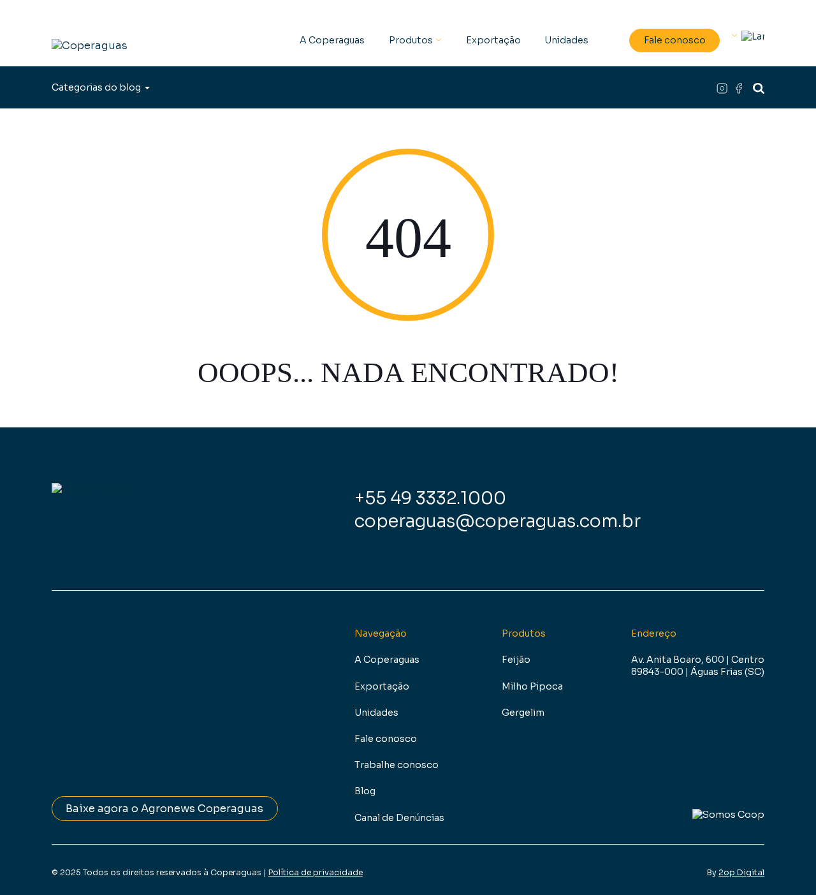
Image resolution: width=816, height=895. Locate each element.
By (735, 873)
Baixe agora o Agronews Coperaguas (164, 808)
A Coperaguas (332, 40)
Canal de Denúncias (399, 818)
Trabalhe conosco (396, 765)
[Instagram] (725, 87)
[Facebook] (739, 87)
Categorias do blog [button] (96, 87)
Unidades (566, 40)
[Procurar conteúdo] (758, 87)
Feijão (516, 659)
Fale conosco (675, 40)
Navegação (380, 633)
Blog (364, 791)
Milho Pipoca (532, 686)
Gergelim (523, 712)
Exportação (493, 40)
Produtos (411, 40)
